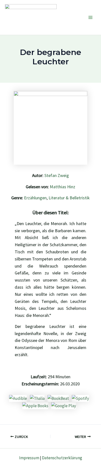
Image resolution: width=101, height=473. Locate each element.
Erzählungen (35, 198)
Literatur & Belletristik (69, 198)
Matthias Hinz (62, 186)
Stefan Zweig (56, 175)
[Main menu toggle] (90, 17)
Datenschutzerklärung (62, 457)
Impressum (29, 457)
